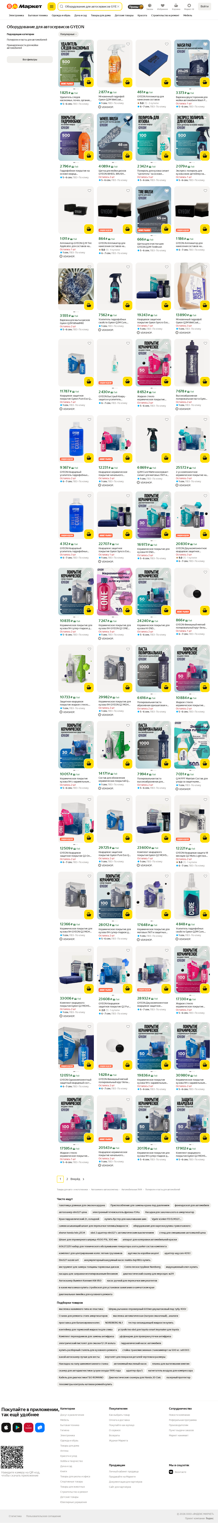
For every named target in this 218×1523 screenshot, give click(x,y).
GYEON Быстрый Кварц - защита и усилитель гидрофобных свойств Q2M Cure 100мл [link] (114, 398)
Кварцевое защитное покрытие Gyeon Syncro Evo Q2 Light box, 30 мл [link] (152, 321)
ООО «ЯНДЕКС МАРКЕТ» (200, 1514)
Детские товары (69, 1497)
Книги (63, 1471)
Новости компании (179, 1415)
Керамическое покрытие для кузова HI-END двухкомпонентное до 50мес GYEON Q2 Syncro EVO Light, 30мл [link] (153, 551)
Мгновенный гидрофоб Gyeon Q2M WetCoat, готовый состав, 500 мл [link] (112, 98)
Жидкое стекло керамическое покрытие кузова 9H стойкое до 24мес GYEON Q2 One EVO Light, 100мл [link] (192, 1005)
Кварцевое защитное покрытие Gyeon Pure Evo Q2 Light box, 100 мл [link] (114, 854)
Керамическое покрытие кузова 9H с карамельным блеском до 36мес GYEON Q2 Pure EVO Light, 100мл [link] (190, 1081)
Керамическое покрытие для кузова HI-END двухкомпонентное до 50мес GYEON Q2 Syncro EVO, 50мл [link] (153, 627)
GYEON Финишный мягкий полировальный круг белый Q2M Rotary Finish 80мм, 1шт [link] (192, 626)
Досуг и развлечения (72, 1415)
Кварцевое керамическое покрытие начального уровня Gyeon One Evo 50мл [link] (114, 474)
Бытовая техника (69, 1425)
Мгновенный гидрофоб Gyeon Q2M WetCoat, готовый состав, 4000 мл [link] (190, 321)
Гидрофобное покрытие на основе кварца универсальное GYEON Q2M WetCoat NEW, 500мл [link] (76, 172)
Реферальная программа (183, 1420)
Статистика (15, 1516)
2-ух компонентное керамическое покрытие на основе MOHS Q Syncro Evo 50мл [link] (191, 474)
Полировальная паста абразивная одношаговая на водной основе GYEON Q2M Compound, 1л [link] (152, 704)
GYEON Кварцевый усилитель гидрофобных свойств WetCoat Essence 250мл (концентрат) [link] (74, 474)
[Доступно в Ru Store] (40, 1431)
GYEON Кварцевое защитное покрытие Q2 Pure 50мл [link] (114, 1005)
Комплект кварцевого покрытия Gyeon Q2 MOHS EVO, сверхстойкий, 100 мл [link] (75, 1004)
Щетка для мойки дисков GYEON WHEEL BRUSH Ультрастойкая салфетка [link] (112, 172)
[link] (82, 1205)
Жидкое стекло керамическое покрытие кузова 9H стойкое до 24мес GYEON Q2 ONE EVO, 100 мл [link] (76, 1154)
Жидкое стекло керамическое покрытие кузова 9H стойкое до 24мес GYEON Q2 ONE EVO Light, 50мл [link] (153, 398)
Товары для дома (69, 1445)
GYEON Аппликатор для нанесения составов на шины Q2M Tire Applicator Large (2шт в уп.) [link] (190, 245)
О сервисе (115, 1430)
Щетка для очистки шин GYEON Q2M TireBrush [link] (150, 245)
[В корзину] (89, 82)
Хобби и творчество (71, 1461)
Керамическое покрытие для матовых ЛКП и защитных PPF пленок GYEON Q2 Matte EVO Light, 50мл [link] (153, 931)
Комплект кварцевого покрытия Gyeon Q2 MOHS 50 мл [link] (190, 1154)
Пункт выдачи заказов (181, 1430)
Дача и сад (66, 1466)
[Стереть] (118, 6)
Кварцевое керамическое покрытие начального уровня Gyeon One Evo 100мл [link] (113, 1154)
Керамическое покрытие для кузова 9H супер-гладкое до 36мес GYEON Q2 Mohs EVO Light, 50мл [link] (153, 1154)
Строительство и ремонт (74, 1491)
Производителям (178, 1425)
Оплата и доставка (119, 1420)
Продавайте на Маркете (122, 1476)
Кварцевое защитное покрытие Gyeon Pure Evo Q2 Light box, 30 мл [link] (76, 397)
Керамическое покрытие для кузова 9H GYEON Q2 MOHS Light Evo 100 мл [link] (115, 703)
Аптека (64, 1450)
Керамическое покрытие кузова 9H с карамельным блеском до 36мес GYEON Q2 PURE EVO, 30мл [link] (74, 780)
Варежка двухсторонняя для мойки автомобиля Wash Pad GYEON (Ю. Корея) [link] (192, 99)
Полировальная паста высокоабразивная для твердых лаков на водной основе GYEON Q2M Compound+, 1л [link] (151, 780)
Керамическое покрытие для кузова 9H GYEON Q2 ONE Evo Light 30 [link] (115, 627)
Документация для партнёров (125, 1481)
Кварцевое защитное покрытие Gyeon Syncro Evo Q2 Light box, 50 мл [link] (114, 550)
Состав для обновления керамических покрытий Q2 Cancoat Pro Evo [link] (114, 779)
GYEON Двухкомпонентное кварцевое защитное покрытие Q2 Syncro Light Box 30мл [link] (191, 550)
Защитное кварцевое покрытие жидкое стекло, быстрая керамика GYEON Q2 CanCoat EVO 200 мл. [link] (74, 703)
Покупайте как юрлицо (121, 1425)
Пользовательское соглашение (43, 1516)
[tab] (16, 16)
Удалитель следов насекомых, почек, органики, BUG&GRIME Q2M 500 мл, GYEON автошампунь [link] (76, 99)
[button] (68, 34)
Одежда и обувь (69, 1440)
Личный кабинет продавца (123, 1471)
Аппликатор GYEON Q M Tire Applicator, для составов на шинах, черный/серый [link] (75, 245)
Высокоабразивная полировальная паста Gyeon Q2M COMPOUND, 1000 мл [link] (191, 397)
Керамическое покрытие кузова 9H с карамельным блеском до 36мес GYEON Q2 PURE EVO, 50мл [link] (151, 1081)
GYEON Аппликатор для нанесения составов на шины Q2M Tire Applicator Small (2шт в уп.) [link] (113, 245)
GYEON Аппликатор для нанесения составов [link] (150, 98)
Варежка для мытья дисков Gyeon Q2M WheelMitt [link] (75, 322)
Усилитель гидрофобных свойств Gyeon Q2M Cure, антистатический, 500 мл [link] (113, 321)
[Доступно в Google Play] (17, 1431)
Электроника (67, 1435)
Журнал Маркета (118, 1440)
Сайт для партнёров (120, 1487)
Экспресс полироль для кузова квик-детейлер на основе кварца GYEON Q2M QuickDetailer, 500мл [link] (191, 172)
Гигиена (64, 1430)
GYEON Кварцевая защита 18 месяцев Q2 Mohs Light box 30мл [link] (192, 854)
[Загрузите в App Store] (6, 1431)
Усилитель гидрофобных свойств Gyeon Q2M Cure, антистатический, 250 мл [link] (190, 930)
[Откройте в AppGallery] (28, 1431)
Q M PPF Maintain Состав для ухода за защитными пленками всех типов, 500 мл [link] (192, 780)
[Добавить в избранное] (89, 44)
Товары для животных (72, 1486)
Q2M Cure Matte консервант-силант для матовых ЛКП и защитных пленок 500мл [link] (153, 474)
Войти (205, 6)
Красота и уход (68, 1456)
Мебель (64, 1420)
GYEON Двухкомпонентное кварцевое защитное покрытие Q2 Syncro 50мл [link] (152, 1004)
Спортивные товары (71, 1481)
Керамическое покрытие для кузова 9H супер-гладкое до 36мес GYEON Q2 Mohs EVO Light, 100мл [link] (115, 931)
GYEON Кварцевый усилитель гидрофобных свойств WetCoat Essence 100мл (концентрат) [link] (74, 550)
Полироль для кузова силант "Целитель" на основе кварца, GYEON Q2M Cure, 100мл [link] (153, 172)
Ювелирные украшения (73, 1502)
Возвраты (114, 1435)
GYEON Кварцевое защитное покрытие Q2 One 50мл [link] (75, 854)
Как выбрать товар (119, 1415)
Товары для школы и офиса (75, 1476)
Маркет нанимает (179, 1435)
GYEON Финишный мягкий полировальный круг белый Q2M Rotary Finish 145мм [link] (114, 1081)
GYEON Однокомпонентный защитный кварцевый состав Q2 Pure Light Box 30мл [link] (76, 1081)
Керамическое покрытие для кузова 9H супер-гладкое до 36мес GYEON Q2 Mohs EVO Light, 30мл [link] (76, 627)
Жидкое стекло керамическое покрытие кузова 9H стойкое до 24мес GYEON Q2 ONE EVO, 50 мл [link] (192, 704)
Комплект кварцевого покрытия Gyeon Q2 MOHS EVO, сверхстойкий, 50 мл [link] (152, 854)
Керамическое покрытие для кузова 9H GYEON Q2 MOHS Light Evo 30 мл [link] (76, 930)
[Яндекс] (209, 1518)
